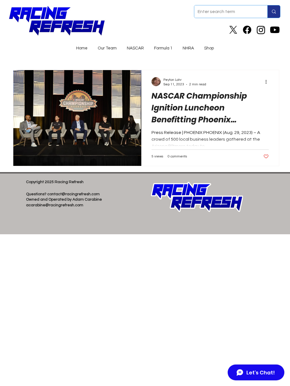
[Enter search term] (273, 11)
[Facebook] (247, 29)
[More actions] (268, 81)
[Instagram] (260, 29)
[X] (233, 29)
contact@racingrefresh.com (73, 194)
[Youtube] (274, 29)
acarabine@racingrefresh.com (54, 205)
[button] (135, 45)
